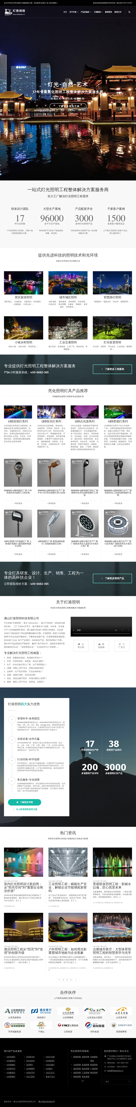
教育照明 (94, 1073)
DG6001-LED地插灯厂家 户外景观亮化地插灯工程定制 (18, 491)
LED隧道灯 (11, 1073)
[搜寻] (129, 12)
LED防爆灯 (11, 1077)
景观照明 (77, 1057)
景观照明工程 (108, 903)
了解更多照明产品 (114, 578)
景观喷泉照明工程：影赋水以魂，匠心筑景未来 (112, 885)
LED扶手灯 (30, 1073)
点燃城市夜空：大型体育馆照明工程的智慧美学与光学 (112, 951)
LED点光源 (50, 1057)
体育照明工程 (54, 968)
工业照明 (85, 1073)
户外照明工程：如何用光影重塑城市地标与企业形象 (67, 951)
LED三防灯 (30, 1077)
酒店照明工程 (118, 903)
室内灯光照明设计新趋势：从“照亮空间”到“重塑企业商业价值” (23, 887)
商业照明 (85, 1069)
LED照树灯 (30, 1069)
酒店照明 (77, 1069)
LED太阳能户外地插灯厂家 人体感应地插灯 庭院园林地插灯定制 (18, 543)
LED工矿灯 (50, 1073)
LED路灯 (49, 1069)
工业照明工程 (54, 906)
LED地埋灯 (50, 1061)
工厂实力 (122, 645)
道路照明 (85, 1057)
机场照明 (85, 1065)
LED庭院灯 (11, 1061)
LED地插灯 (11, 1065)
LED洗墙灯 (11, 1057)
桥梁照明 (94, 1065)
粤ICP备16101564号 (46, 1102)
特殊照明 (77, 1077)
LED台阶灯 (30, 1061)
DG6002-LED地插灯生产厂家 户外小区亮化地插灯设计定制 (51, 491)
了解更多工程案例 (114, 369)
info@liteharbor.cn (115, 1071)
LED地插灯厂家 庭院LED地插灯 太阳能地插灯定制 (51, 542)
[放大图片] (23, 862)
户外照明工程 (99, 903)
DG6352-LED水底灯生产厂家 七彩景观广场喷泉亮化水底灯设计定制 (118, 543)
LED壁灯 (29, 1065)
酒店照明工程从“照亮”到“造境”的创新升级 (23, 951)
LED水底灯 (50, 1065)
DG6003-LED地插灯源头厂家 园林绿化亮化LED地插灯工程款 (84, 492)
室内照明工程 (10, 906)
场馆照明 (77, 1073)
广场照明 (94, 1069)
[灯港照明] (14, 12)
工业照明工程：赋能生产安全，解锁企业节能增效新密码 (67, 887)
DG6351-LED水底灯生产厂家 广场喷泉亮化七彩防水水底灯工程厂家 (85, 543)
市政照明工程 (73, 968)
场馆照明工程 (64, 968)
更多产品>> (50, 1077)
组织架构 (101, 645)
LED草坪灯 (11, 1069)
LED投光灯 (30, 1057)
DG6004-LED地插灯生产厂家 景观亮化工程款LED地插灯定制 (118, 492)
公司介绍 (81, 645)
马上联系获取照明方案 (26, 809)
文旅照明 (77, 1065)
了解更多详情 (26, 802)
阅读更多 (18, 503)
